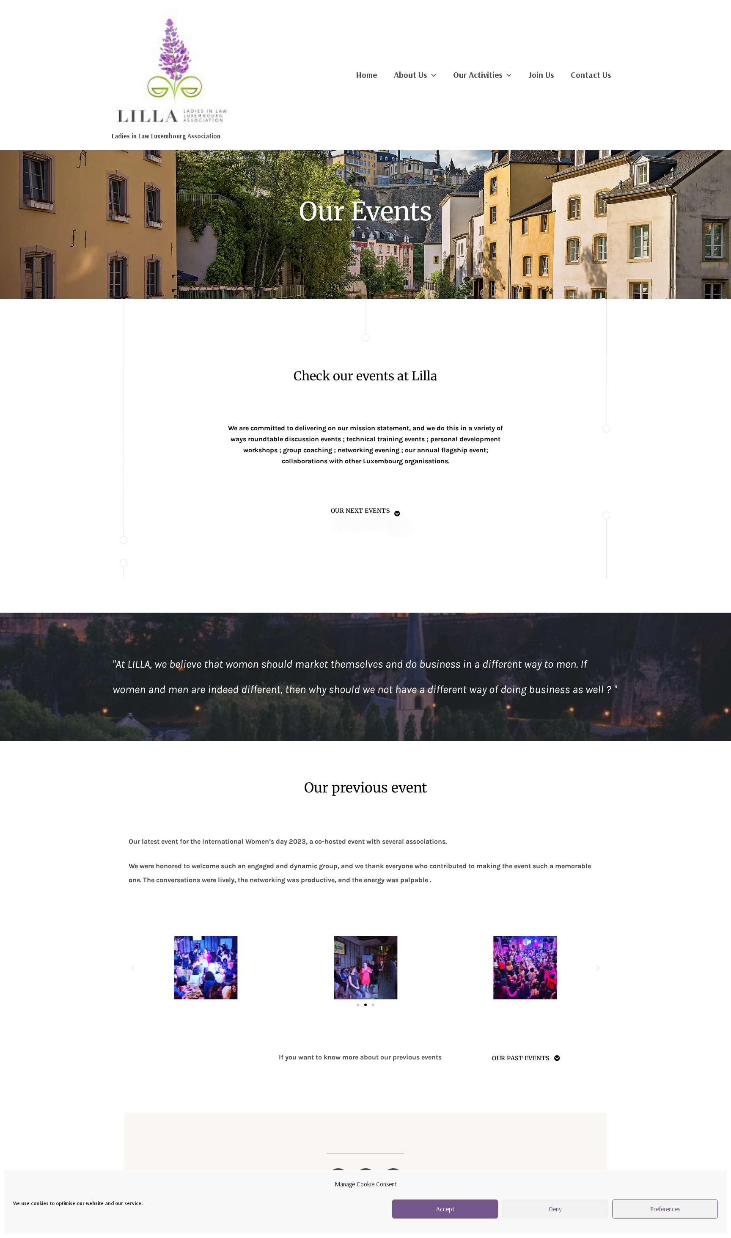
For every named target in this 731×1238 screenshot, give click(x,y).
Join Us (541, 74)
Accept (445, 1209)
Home (366, 74)
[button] (133, 967)
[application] (431, 74)
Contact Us (591, 74)
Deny (555, 1209)
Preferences (665, 1209)
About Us (410, 74)
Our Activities (477, 74)
